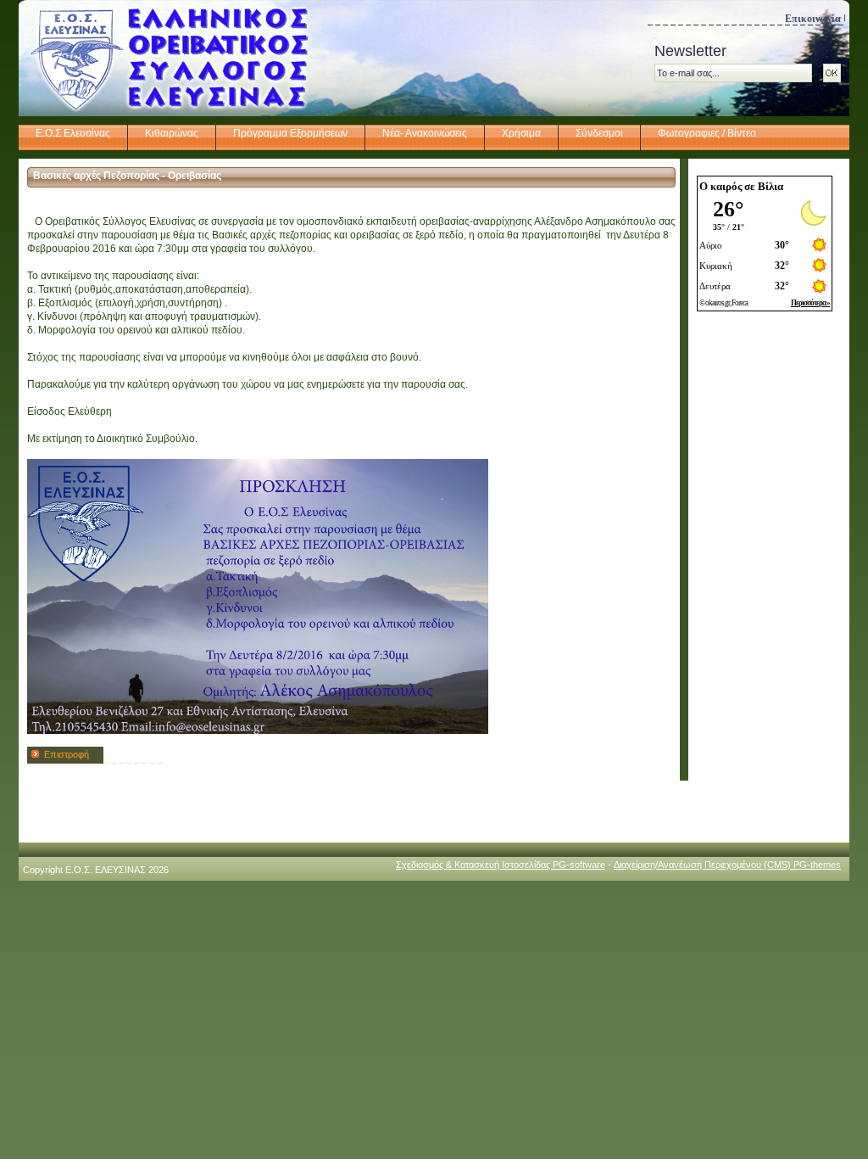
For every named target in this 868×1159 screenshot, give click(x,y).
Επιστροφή (66, 754)
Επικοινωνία (813, 19)
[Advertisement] (764, 579)
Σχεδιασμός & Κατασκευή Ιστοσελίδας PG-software (500, 864)
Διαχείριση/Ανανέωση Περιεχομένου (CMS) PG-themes (727, 864)
